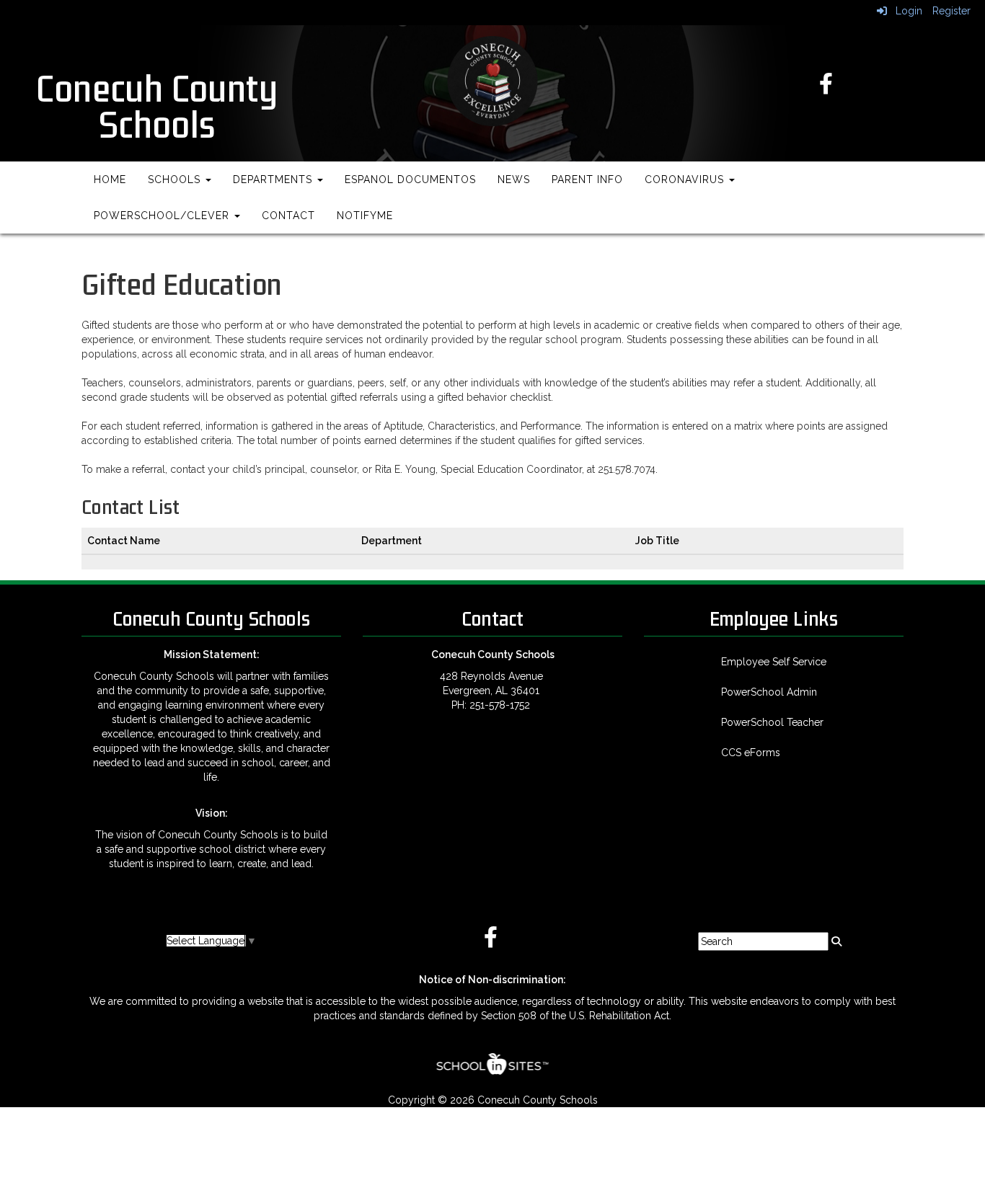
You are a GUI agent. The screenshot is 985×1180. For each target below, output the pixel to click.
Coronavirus (686, 179)
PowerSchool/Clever (163, 215)
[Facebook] (828, 86)
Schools (176, 179)
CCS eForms (750, 752)
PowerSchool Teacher (772, 722)
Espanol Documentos (410, 179)
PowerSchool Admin (769, 692)
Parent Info (587, 179)
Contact (288, 215)
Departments (274, 179)
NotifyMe (365, 215)
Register (951, 11)
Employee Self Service (773, 661)
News (514, 179)
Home (110, 179)
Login (904, 11)
